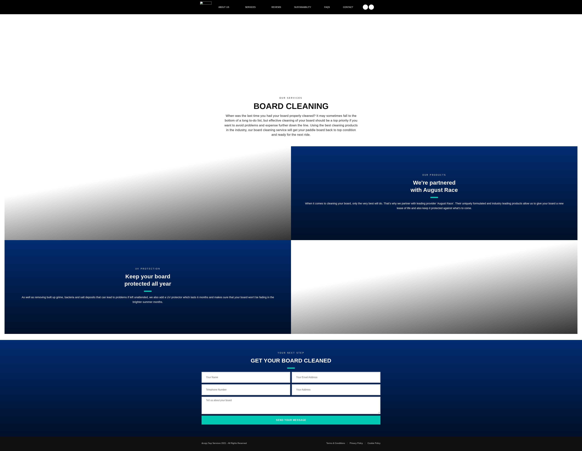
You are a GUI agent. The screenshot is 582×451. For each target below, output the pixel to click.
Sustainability (302, 7)
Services (250, 7)
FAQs (327, 7)
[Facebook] (365, 7)
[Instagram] (371, 7)
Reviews (276, 7)
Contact (348, 7)
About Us (223, 7)
